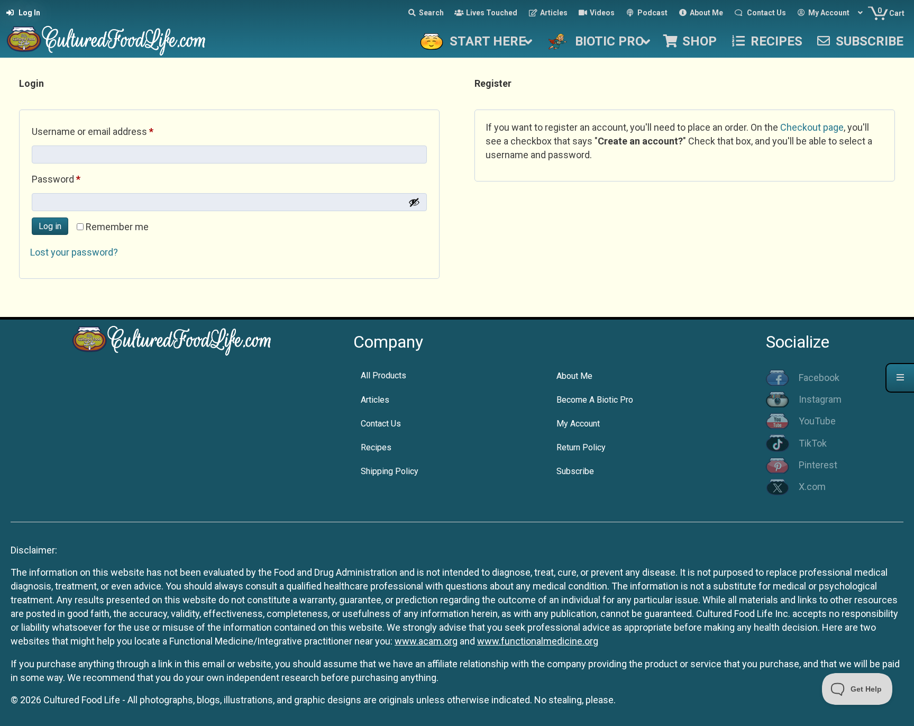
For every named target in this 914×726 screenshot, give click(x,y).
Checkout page (812, 127)
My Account (578, 424)
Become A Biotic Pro (594, 400)
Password (74, 179)
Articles (375, 400)
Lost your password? (74, 252)
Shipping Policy (389, 471)
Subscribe (575, 471)
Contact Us (381, 424)
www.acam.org (426, 641)
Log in (50, 226)
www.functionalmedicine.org (537, 641)
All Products (383, 375)
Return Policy (581, 447)
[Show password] (414, 202)
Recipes (376, 447)
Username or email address (111, 131)
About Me (574, 376)
